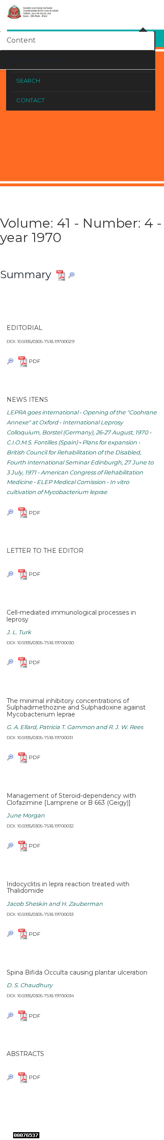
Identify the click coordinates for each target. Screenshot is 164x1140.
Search (28, 80)
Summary (25, 274)
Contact (30, 100)
